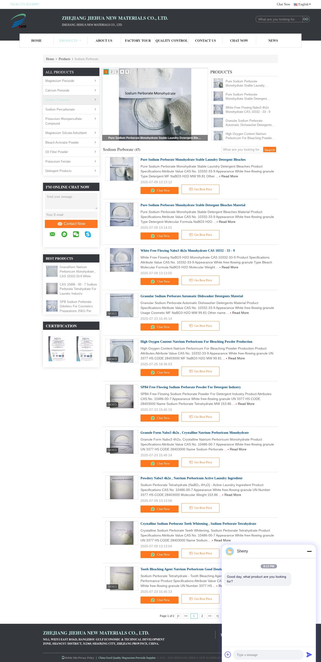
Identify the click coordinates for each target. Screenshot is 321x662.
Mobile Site (70, 657)
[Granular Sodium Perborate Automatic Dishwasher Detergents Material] (218, 122)
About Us (104, 40)
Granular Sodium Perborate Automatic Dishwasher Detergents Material (249, 123)
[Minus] (309, 551)
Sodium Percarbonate (60, 109)
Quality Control (172, 40)
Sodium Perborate (57, 100)
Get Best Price (203, 189)
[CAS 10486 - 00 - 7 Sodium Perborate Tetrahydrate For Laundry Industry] (52, 288)
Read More (229, 176)
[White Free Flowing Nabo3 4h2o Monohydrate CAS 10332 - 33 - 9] (218, 109)
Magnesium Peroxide (59, 81)
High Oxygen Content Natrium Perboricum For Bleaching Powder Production (249, 136)
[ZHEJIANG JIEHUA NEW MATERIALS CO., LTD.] (36, 21)
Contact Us (205, 40)
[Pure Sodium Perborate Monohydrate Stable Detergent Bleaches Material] (218, 96)
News (273, 40)
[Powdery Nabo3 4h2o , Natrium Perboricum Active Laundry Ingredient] (121, 487)
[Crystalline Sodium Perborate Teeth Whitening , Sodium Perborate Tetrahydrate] (121, 533)
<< (186, 616)
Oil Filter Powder (56, 152)
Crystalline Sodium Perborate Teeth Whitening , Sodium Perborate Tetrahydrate (198, 523)
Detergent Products (58, 171)
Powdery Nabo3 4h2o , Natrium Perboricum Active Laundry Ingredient (192, 478)
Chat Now (283, 4)
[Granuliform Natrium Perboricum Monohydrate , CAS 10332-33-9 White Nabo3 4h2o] (52, 271)
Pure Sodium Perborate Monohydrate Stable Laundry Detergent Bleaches (245, 84)
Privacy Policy (86, 657)
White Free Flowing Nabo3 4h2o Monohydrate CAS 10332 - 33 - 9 (248, 110)
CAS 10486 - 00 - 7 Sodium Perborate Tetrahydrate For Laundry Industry (78, 289)
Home (36, 40)
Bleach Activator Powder (62, 142)
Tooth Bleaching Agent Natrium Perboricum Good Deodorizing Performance (195, 569)
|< (178, 616)
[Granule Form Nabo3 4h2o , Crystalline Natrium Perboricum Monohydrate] (121, 442)
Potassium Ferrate (57, 161)
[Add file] (228, 654)
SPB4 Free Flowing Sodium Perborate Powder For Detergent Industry (191, 387)
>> (209, 616)
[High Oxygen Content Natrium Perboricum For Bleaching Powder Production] (218, 136)
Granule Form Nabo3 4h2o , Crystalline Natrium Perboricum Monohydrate (195, 432)
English (303, 4)
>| (217, 616)
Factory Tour (138, 40)
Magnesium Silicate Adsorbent (66, 133)
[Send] (309, 654)
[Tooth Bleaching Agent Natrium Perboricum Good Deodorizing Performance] (121, 578)
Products (68, 40)
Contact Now (74, 224)
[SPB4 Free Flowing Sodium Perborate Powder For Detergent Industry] (121, 396)
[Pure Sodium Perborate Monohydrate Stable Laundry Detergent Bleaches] (218, 83)
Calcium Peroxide (57, 90)
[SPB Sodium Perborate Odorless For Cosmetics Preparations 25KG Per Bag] (52, 305)
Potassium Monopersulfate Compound (63, 121)
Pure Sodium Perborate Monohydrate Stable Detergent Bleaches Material (155, 138)
